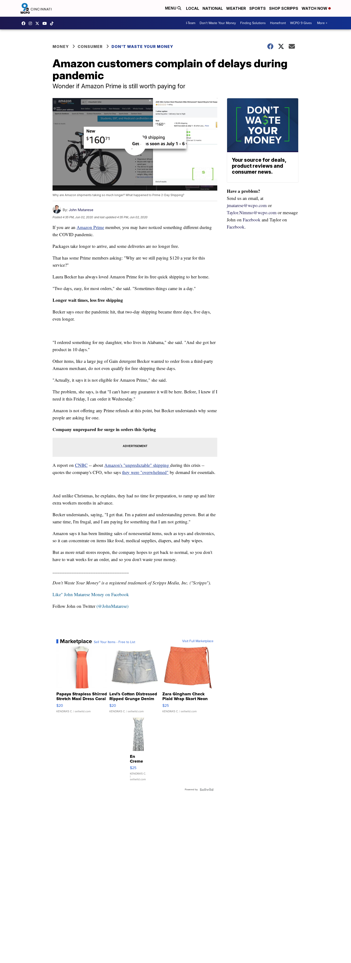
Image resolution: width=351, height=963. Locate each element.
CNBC (81, 465)
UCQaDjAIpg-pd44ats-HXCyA (46, 23)
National (212, 8)
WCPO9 (24, 23)
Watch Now (315, 8)
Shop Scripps (283, 8)
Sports (257, 8)
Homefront (278, 23)
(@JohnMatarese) (112, 606)
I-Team (190, 23)
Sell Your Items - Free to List (114, 642)
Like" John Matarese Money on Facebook (91, 594)
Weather (236, 8)
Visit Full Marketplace (197, 641)
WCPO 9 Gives (301, 23)
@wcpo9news (53, 23)
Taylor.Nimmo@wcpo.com (252, 212)
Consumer (90, 46)
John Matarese (81, 210)
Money (61, 46)
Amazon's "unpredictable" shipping (137, 465)
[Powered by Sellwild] (206, 789)
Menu (171, 8)
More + (322, 23)
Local (192, 8)
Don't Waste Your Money (218, 23)
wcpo (38, 23)
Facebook (252, 220)
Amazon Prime (90, 227)
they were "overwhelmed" (145, 472)
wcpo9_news (31, 23)
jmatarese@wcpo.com (247, 205)
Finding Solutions (253, 23)
